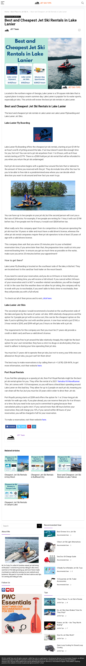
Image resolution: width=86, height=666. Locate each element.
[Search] (82, 3)
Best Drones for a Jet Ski (66, 532)
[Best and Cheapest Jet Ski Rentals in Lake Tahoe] (69, 457)
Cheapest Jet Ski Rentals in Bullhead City (42, 476)
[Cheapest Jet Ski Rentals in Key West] (17, 457)
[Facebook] (3, 590)
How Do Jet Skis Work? (65, 635)
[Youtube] (8, 590)
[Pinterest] (12, 590)
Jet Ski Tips (60, 602)
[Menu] (2, 3)
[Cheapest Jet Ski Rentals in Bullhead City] (43, 457)
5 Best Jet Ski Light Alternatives (69, 542)
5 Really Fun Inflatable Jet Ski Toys (70, 568)
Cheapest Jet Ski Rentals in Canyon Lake (16, 503)
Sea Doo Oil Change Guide (66, 556)
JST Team (14, 29)
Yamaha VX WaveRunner (68, 381)
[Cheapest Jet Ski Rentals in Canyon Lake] (17, 485)
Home (7, 12)
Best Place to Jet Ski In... (20, 12)
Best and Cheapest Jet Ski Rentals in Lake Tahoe (69, 476)
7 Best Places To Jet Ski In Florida (69, 599)
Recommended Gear (63, 535)
